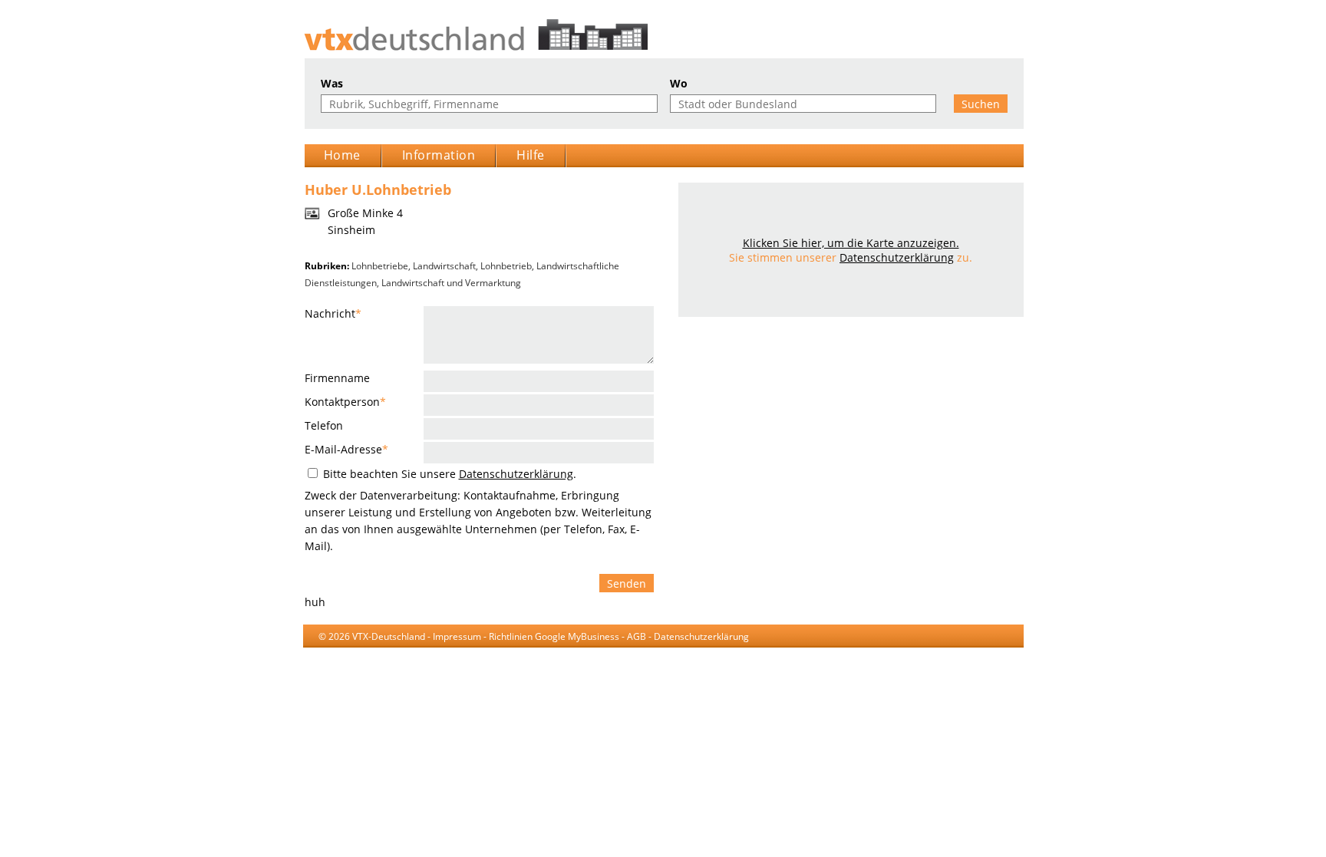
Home (342, 155)
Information (439, 155)
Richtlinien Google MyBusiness (554, 636)
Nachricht (333, 313)
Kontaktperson (345, 401)
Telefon (324, 425)
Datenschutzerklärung (516, 473)
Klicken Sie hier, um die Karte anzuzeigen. (851, 243)
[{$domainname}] (663, 35)
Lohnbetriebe (379, 265)
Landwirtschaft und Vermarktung (451, 282)
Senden (626, 583)
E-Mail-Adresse (346, 449)
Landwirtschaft (444, 265)
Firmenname (337, 378)
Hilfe (530, 155)
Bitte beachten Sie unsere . (448, 473)
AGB (636, 636)
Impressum (457, 636)
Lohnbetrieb (506, 265)
